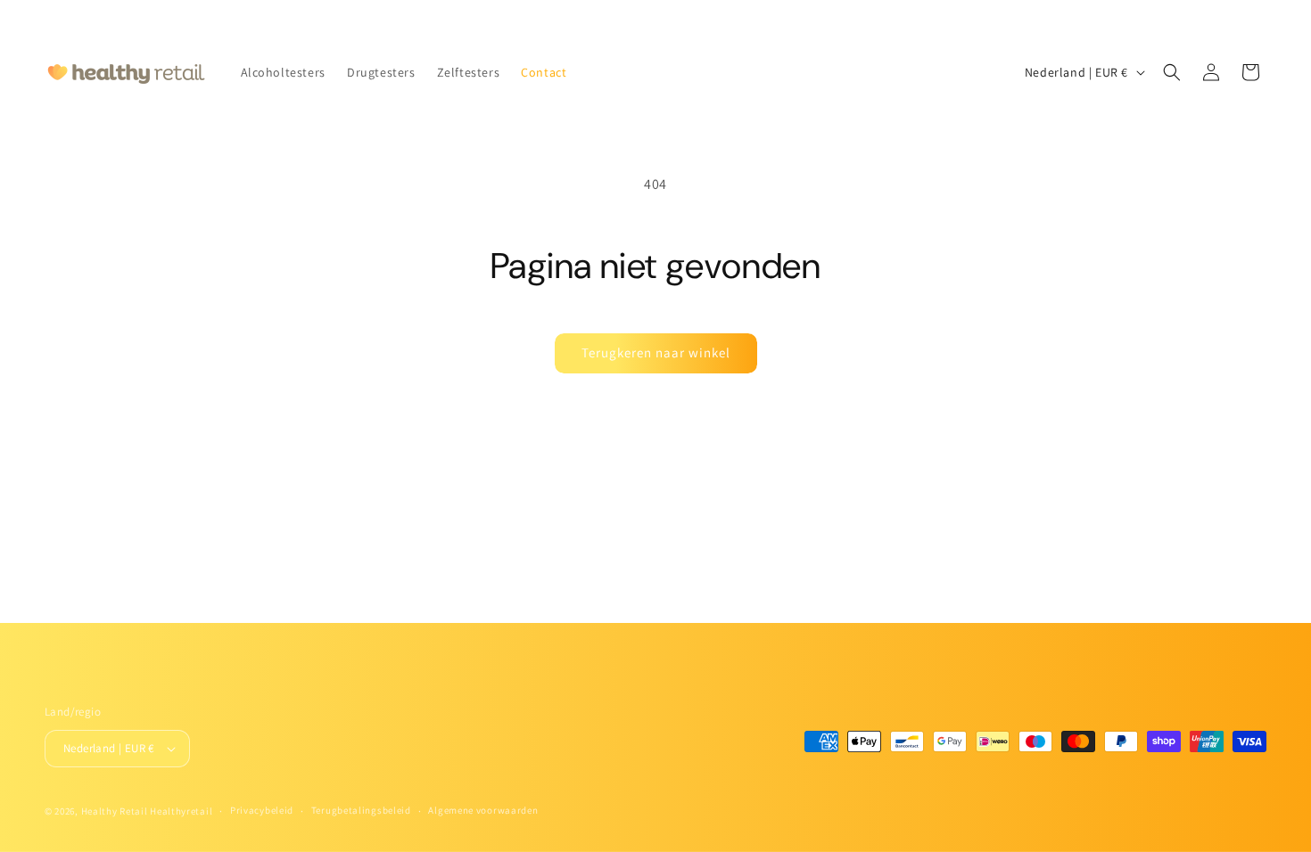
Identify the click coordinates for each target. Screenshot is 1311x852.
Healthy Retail (114, 811)
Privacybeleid (261, 810)
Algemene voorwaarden (483, 810)
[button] (1171, 72)
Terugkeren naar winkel (655, 352)
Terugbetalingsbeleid (361, 810)
